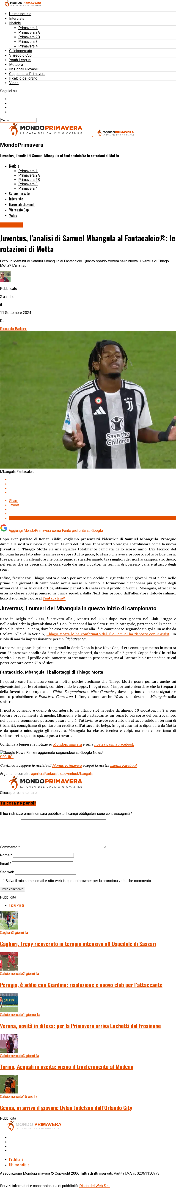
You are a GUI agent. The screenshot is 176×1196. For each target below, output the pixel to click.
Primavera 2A (29, 32)
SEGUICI (7, 757)
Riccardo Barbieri (13, 329)
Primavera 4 (28, 46)
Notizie (15, 23)
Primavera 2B (29, 37)
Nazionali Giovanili (23, 69)
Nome (6, 855)
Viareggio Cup (20, 55)
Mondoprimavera (67, 744)
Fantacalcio (53, 773)
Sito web (7, 872)
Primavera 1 (28, 28)
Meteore (16, 64)
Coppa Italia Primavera (27, 74)
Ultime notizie (20, 14)
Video (14, 83)
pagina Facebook (123, 765)
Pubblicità (16, 1159)
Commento (10, 847)
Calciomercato (20, 51)
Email (5, 863)
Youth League (20, 60)
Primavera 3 (28, 41)
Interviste (17, 18)
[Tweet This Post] (92, 484)
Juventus (69, 773)
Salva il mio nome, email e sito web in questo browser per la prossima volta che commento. (79, 881)
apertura (37, 773)
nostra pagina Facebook (114, 744)
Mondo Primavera (67, 765)
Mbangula (85, 773)
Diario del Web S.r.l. (94, 1186)
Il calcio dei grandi (23, 78)
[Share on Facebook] (92, 479)
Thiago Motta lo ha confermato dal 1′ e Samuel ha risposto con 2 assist (108, 633)
